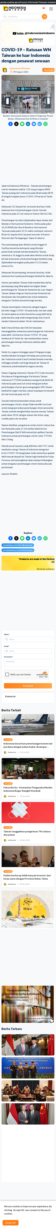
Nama (7, 634)
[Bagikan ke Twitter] (16, 124)
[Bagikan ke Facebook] (10, 124)
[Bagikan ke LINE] (22, 124)
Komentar (8, 657)
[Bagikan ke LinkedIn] (28, 124)
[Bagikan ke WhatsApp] (45, 124)
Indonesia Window (20, 68)
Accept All (11, 1222)
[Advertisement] (28, 155)
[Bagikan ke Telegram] (39, 124)
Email (6, 646)
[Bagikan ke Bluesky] (34, 124)
